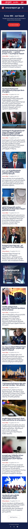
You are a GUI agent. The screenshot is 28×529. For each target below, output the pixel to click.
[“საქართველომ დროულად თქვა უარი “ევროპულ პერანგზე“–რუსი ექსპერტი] (14, 373)
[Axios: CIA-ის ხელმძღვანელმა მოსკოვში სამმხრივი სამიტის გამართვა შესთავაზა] (14, 160)
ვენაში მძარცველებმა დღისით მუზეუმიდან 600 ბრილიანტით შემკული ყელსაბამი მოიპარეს (13, 208)
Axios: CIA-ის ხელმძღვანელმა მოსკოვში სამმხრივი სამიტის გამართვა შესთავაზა (11, 172)
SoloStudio (17, 524)
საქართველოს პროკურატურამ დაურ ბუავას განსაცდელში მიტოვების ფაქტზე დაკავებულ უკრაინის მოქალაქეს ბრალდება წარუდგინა (13, 133)
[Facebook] (10, 527)
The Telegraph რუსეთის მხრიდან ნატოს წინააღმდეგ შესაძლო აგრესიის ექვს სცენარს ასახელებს (14, 348)
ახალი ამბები (5, 56)
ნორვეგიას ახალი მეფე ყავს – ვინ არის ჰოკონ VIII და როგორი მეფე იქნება (12, 247)
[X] (14, 527)
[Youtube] (17, 527)
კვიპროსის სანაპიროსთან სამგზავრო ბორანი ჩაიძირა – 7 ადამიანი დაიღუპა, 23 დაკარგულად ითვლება (13, 52)
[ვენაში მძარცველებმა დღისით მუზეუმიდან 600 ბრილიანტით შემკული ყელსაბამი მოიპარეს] (14, 196)
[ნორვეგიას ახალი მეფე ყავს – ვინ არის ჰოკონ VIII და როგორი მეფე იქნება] (14, 235)
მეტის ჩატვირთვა (13, 517)
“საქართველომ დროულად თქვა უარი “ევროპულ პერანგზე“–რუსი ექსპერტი (13, 384)
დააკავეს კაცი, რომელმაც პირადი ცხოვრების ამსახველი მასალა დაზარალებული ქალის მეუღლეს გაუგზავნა (12, 458)
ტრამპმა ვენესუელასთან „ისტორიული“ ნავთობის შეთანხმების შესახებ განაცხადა (13, 308)
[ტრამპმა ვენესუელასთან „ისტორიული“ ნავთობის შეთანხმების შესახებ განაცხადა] (14, 296)
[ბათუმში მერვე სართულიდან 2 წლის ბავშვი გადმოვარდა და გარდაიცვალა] (14, 408)
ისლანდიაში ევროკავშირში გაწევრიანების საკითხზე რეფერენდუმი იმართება (10, 497)
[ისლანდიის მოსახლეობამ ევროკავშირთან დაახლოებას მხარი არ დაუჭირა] (14, 78)
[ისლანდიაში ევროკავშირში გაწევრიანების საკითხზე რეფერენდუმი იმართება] (14, 484)
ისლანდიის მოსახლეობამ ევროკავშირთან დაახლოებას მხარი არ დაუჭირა (13, 90)
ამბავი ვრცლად (5, 251)
